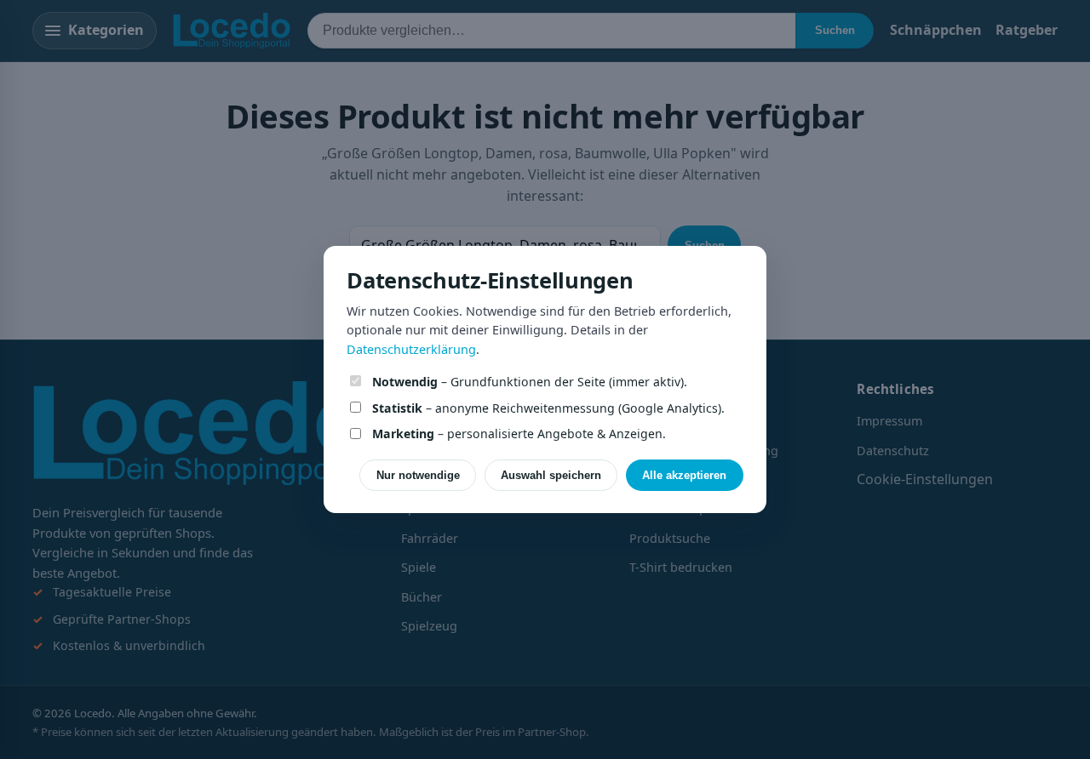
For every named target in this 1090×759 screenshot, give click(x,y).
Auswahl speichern (551, 475)
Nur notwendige (418, 475)
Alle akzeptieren (684, 475)
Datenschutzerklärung (411, 349)
